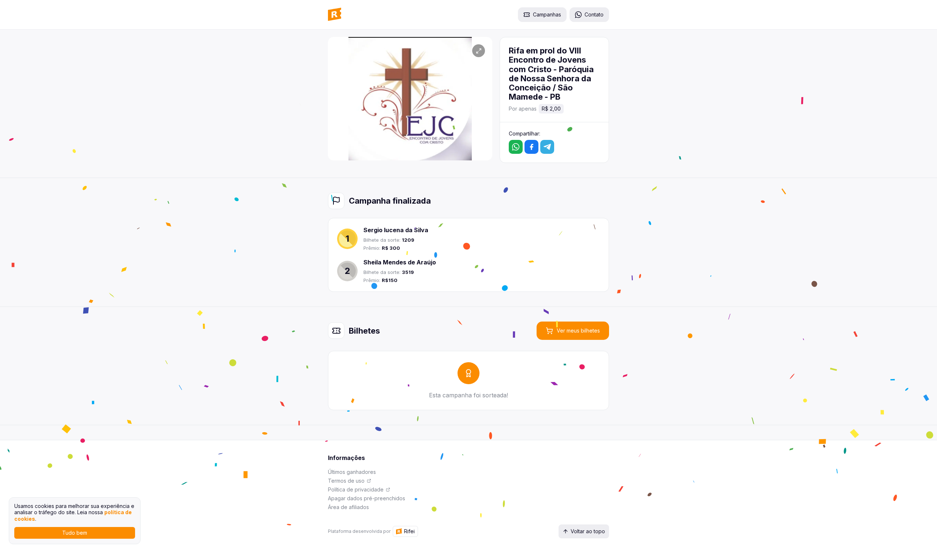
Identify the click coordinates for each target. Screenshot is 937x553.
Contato (594, 14)
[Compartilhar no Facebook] (531, 147)
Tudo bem (74, 533)
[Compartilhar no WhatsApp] (516, 147)
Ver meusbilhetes (578, 330)
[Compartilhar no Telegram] (547, 147)
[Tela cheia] (478, 50)
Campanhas (547, 14)
